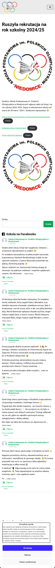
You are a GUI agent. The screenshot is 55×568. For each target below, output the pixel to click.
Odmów (27, 555)
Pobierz (8, 121)
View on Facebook (7, 281)
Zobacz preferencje (27, 562)
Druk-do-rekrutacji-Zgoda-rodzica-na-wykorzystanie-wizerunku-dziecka (26, 117)
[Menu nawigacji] (50, 7)
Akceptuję (27, 548)
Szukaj (5, 219)
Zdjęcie (9, 277)
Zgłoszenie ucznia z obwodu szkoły (14, 128)
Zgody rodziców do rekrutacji (12, 135)
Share (6, 284)
